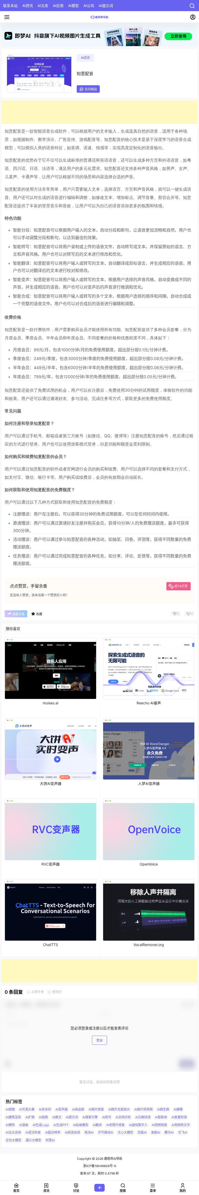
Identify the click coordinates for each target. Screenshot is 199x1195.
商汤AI (89, 1132)
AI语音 (85, 58)
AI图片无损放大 (119, 1109)
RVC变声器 (50, 864)
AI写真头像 (26, 1109)
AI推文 (56, 1117)
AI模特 (10, 1125)
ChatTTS (50, 944)
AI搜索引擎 (90, 1117)
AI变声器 (61, 1109)
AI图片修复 (96, 1109)
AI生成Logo (41, 1125)
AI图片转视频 (143, 1109)
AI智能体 (161, 1117)
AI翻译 (97, 1125)
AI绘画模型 (80, 1125)
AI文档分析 (123, 1117)
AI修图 (10, 1109)
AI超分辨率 (52, 1132)
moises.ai (50, 703)
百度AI (142, 1132)
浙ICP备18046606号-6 (99, 1166)
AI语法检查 (33, 1132)
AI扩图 (29, 1117)
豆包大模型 (13, 1140)
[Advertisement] (99, 112)
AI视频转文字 (181, 1125)
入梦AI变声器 (149, 783)
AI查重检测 (179, 1117)
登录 (99, 1040)
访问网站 (90, 89)
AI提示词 (72, 1117)
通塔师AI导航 (112, 1159)
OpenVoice (149, 864)
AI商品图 (78, 1109)
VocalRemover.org (148, 944)
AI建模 (178, 1109)
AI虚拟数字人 (138, 1125)
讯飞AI (182, 1132)
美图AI (155, 1132)
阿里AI (50, 1140)
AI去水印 (45, 1109)
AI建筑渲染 (13, 1117)
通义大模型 (33, 1140)
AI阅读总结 (72, 1132)
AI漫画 (23, 1125)
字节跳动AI (105, 1132)
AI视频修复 (159, 1125)
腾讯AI (169, 1132)
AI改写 (106, 1117)
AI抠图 (43, 1117)
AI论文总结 (13, 1132)
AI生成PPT (61, 1125)
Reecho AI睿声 (149, 703)
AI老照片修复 (115, 1125)
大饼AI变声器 (50, 783)
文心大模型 (125, 1132)
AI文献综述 (143, 1117)
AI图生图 (163, 1109)
